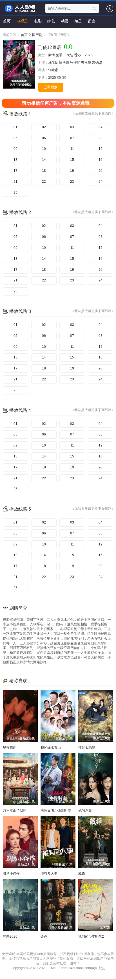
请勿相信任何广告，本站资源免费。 (58, 103)
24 (100, 182)
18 (44, 171)
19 (72, 171)
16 (100, 160)
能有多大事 (49, 874)
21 (15, 182)
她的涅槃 (85, 811)
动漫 (65, 21)
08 (100, 138)
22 (44, 182)
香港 (77, 55)
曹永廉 (86, 63)
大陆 (69, 55)
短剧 (78, 21)
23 (72, 182)
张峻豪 (53, 70)
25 (15, 193)
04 (100, 127)
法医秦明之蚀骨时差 (56, 811)
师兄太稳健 (86, 748)
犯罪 (59, 55)
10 (44, 149)
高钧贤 (97, 63)
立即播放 (50, 87)
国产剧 (37, 35)
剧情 (51, 55)
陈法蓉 (64, 63)
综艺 (51, 21)
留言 (92, 21)
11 (72, 149)
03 (72, 127)
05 (15, 138)
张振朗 (75, 63)
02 (44, 127)
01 (15, 127)
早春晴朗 (9, 748)
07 (72, 138)
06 (44, 138)
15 (72, 160)
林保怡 (53, 63)
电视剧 (22, 21)
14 (44, 160)
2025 (89, 55)
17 (15, 171)
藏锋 (81, 874)
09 (15, 149)
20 (100, 171)
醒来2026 (10, 937)
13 (15, 160)
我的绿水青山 (51, 748)
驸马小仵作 (11, 874)
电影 (38, 21)
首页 (7, 21)
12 (100, 149)
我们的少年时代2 (91, 937)
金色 (44, 937)
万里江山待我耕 (14, 811)
